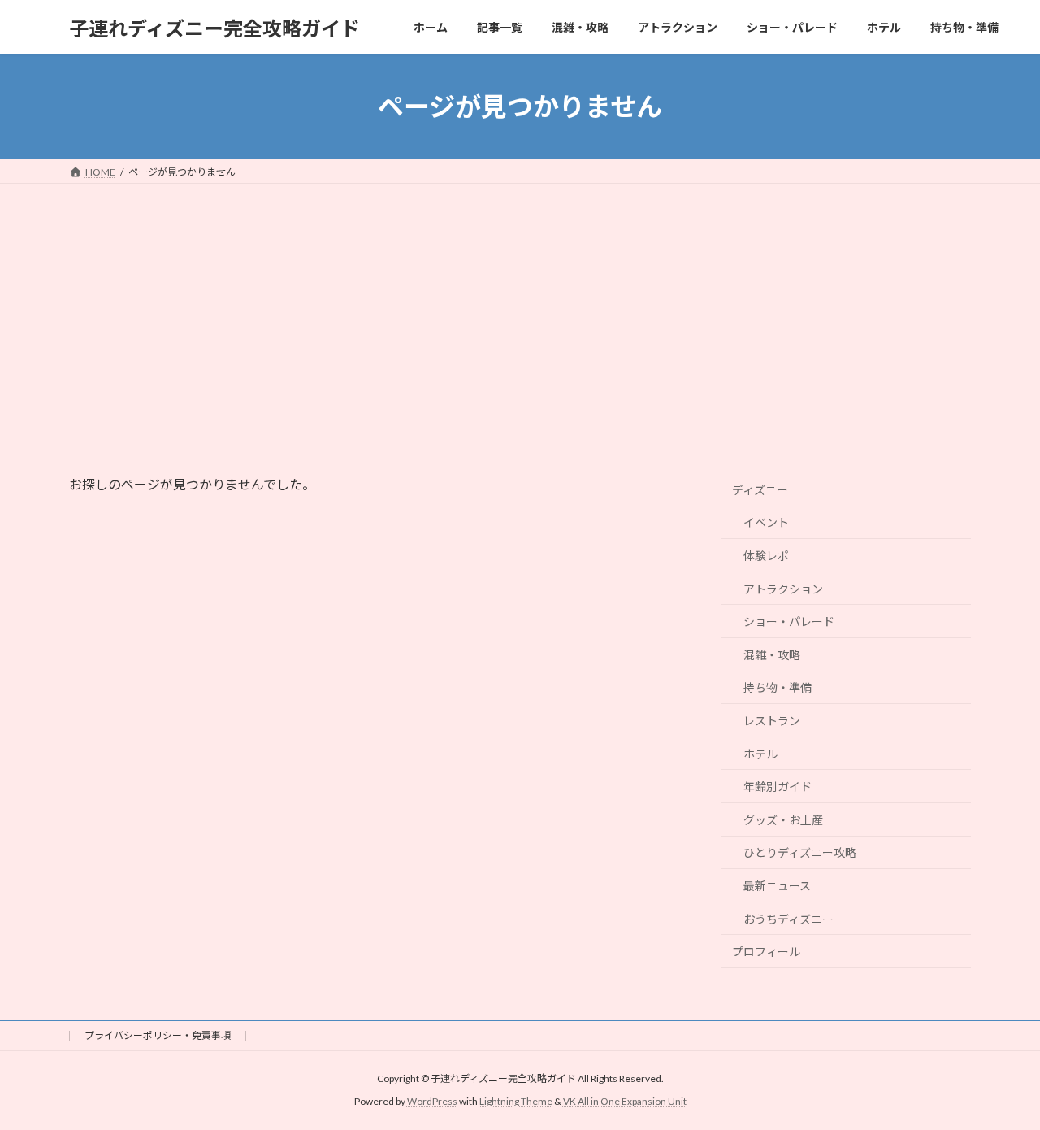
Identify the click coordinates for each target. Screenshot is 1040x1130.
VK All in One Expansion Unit (625, 1102)
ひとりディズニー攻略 (799, 853)
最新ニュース (777, 886)
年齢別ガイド (777, 786)
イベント (766, 523)
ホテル (760, 754)
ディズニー (760, 490)
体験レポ (766, 556)
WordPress (432, 1102)
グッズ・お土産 (783, 820)
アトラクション (783, 589)
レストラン (771, 721)
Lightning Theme (515, 1102)
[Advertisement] (520, 305)
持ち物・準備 (777, 688)
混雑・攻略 (771, 655)
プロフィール (766, 951)
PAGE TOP (999, 1080)
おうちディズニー (788, 919)
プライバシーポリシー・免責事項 (157, 1035)
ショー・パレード (788, 621)
